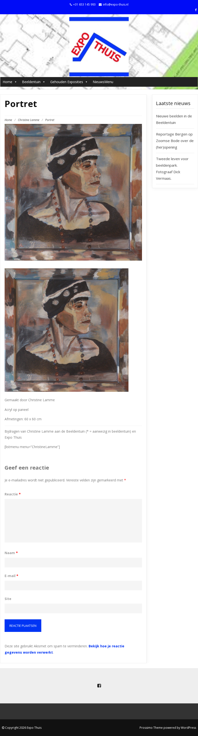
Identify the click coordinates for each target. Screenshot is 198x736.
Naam (11, 552)
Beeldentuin (31, 81)
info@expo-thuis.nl (115, 4)
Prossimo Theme (151, 728)
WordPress (188, 728)
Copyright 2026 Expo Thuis (23, 728)
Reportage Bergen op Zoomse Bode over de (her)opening (175, 141)
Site (8, 598)
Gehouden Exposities (66, 81)
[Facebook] (196, 10)
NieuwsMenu (103, 81)
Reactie (13, 494)
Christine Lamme (28, 120)
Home (7, 81)
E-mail (11, 575)
